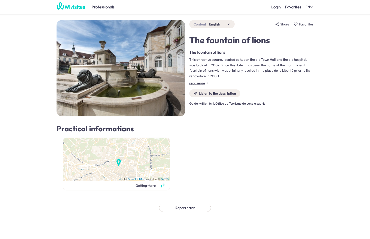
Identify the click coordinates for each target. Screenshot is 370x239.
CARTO (164, 179)
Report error (185, 208)
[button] (163, 185)
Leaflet (120, 179)
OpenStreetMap (136, 179)
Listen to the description (217, 93)
